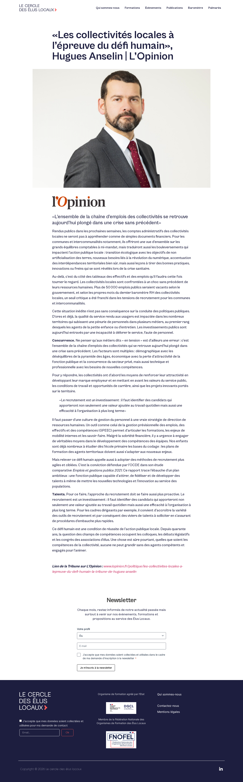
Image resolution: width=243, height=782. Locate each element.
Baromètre (195, 7)
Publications (175, 7)
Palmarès (214, 7)
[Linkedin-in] (221, 769)
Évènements (153, 7)
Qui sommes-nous (107, 7)
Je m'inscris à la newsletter (96, 667)
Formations (132, 7)
